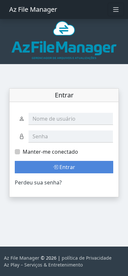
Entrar (66, 167)
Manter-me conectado (50, 151)
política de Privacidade (87, 258)
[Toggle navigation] (116, 9)
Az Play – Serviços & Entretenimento (43, 265)
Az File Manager (33, 9)
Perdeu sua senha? (38, 182)
